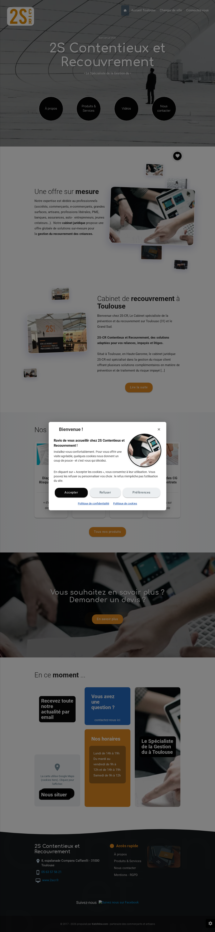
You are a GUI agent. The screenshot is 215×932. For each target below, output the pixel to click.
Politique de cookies (125, 503)
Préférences (141, 492)
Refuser (105, 492)
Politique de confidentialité (93, 503)
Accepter (71, 492)
